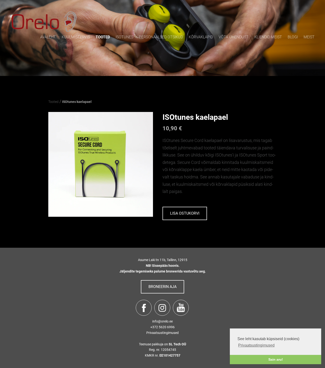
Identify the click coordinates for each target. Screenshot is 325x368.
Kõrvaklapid (201, 37)
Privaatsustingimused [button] (256, 345)
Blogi (293, 37)
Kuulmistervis (76, 37)
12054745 (168, 350)
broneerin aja (162, 286)
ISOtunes (124, 37)
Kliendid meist (268, 37)
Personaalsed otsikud (161, 37)
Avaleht (48, 37)
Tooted (103, 37)
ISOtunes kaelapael (77, 102)
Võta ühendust (234, 37)
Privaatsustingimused (162, 333)
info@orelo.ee (162, 321)
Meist (309, 37)
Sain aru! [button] (275, 359)
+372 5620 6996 (162, 327)
